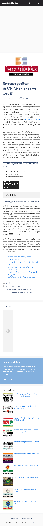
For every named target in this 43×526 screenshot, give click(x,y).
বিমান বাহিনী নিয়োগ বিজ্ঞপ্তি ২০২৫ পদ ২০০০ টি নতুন (26, 502)
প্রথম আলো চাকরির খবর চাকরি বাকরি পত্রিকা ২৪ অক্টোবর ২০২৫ (26, 407)
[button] (30, 3)
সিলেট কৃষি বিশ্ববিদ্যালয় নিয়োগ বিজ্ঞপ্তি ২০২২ (18, 289)
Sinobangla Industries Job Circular (19, 286)
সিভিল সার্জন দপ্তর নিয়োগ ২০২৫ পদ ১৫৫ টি (26, 465)
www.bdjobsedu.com (32, 119)
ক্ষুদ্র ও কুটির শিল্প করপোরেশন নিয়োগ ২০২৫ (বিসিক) (26, 490)
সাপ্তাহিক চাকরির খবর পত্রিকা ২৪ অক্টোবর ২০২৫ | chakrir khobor (25, 395)
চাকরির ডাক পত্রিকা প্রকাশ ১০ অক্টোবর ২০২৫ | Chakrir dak (26, 419)
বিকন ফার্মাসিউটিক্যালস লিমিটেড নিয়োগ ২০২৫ (26, 454)
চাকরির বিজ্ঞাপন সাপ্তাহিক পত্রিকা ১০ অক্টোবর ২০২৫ (22, 277)
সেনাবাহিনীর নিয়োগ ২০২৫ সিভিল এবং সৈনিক (26, 477)
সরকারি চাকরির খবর (10, 3)
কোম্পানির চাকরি (10, 283)
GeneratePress (32, 523)
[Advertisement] (21, 28)
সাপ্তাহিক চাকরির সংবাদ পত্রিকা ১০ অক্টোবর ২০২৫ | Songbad (26, 431)
